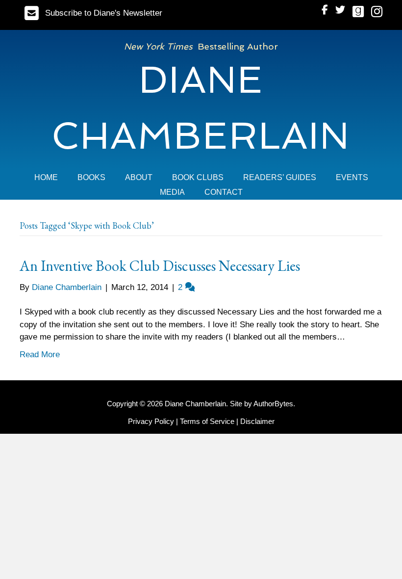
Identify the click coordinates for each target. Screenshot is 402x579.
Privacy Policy (151, 421)
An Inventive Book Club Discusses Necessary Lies (160, 265)
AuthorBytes (273, 403)
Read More (40, 354)
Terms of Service (207, 421)
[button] (93, 13)
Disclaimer (257, 421)
